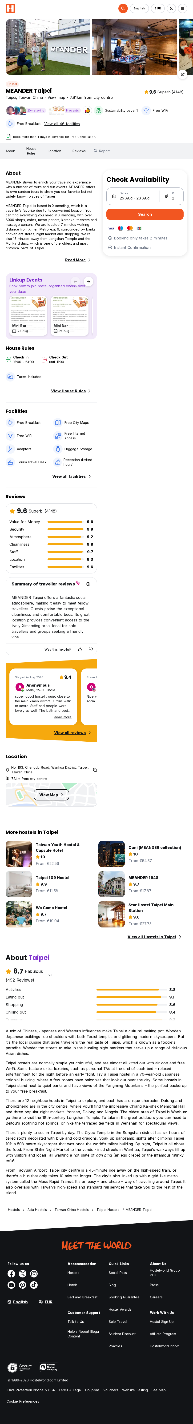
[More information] (88, 584)
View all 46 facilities (62, 123)
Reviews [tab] (79, 151)
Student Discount (122, 1334)
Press (154, 1285)
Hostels (73, 1273)
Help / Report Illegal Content (84, 1333)
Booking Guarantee (124, 1297)
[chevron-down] (50, 975)
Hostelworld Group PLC (165, 1272)
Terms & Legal (70, 1390)
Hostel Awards (120, 1309)
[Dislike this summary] (91, 649)
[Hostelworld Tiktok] (34, 1285)
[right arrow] (88, 281)
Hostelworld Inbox (164, 1346)
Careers (156, 1297)
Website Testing (135, 1390)
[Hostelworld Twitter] (22, 1273)
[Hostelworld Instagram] (34, 1273)
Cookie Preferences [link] (23, 1401)
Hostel (12, 84)
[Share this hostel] (182, 74)
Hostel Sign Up (162, 1322)
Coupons (92, 1390)
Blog (112, 1285)
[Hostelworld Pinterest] (22, 1285)
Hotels (73, 1285)
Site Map (159, 1390)
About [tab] (10, 151)
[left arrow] (75, 281)
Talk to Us (76, 1322)
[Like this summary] (79, 649)
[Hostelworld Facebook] (11, 1273)
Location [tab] (54, 151)
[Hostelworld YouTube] (11, 1285)
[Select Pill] (123, 8)
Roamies (115, 1346)
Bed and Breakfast (82, 1297)
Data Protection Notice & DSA (31, 1390)
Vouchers (110, 1390)
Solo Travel (118, 1322)
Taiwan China (31, 97)
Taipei (11, 97)
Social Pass (118, 1273)
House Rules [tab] (31, 151)
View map (56, 97)
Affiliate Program (163, 1334)
